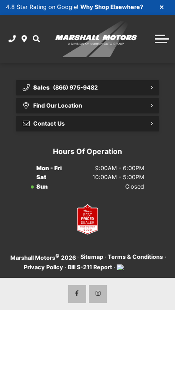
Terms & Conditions (135, 256)
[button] (36, 38)
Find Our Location (57, 105)
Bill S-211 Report (90, 267)
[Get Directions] (24, 38)
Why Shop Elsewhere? (111, 7)
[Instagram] (98, 294)
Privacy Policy (43, 267)
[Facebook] (77, 294)
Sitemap (91, 256)
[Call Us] (12, 38)
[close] (162, 7)
